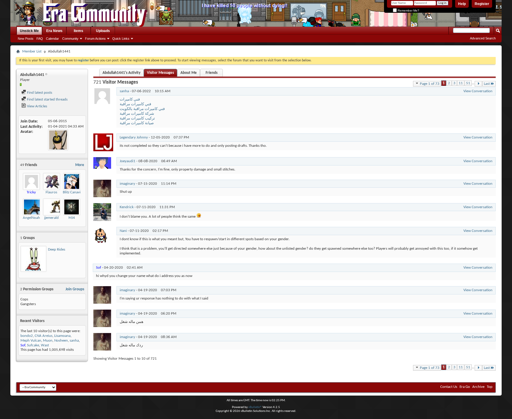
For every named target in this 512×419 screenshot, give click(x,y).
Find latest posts (39, 93)
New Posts (25, 38)
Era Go (465, 387)
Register (482, 4)
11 (461, 83)
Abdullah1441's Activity (121, 73)
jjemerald (51, 218)
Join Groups (74, 289)
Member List (31, 51)
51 (468, 83)
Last (487, 84)
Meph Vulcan (30, 340)
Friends (211, 73)
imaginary (127, 184)
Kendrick (127, 207)
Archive (478, 387)
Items (78, 31)
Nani (123, 231)
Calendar (52, 38)
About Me (188, 73)
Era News (54, 31)
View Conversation (477, 91)
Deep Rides (56, 249)
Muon (47, 340)
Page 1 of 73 (429, 84)
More (79, 165)
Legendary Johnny (134, 137)
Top (489, 387)
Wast (45, 345)
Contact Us (448, 387)
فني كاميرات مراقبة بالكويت (142, 109)
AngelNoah (31, 218)
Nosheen (61, 340)
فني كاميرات (130, 99)
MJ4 (71, 218)
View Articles (36, 106)
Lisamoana (62, 336)
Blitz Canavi (72, 192)
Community (70, 38)
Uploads (103, 31)
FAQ (39, 38)
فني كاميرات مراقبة (135, 104)
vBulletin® (255, 407)
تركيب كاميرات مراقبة (137, 118)
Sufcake (33, 345)
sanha (74, 340)
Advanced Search (483, 38)
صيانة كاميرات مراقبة (137, 123)
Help (462, 4)
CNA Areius (43, 336)
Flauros (51, 192)
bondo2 (26, 336)
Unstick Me (29, 31)
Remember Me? (408, 10)
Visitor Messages (160, 73)
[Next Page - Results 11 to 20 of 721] (478, 84)
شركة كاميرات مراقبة (137, 114)
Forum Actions (95, 38)
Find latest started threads (47, 99)
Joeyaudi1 (127, 161)
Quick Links (120, 38)
